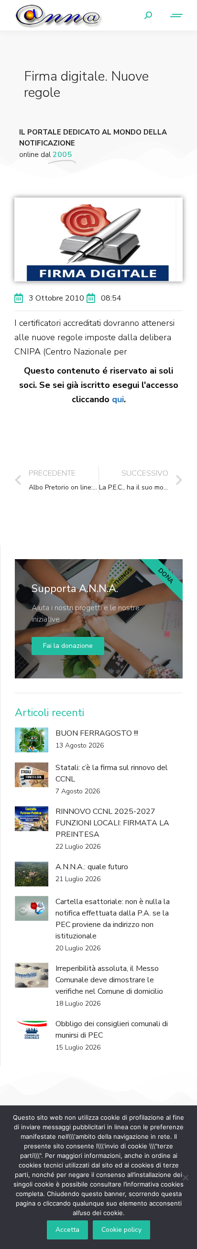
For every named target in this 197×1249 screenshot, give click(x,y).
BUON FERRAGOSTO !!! (96, 733)
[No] (185, 1177)
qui (118, 399)
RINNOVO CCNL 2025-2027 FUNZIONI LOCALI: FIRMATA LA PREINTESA (112, 823)
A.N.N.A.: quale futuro (91, 867)
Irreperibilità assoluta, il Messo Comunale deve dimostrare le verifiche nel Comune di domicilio (109, 980)
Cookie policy (121, 1229)
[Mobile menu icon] (172, 15)
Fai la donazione (68, 645)
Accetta (67, 1229)
